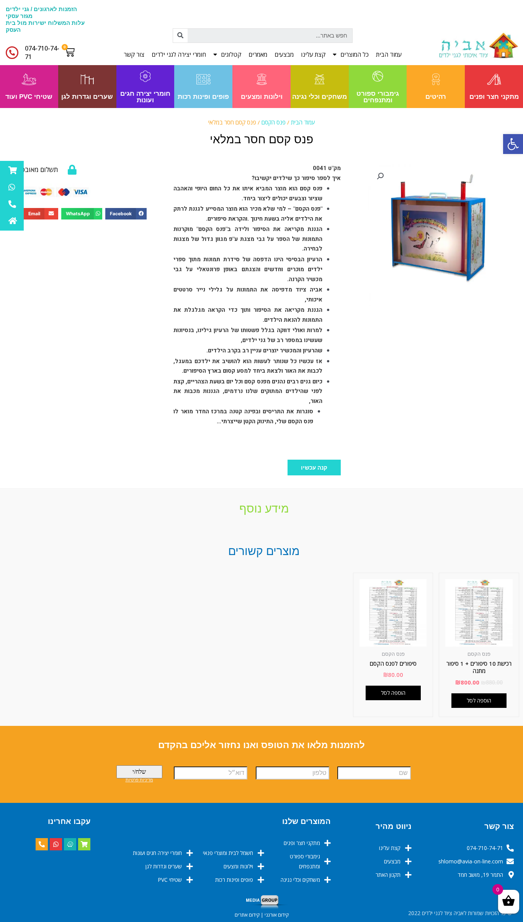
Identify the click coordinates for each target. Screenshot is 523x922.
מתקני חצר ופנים (494, 96)
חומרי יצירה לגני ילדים (179, 54)
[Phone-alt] (42, 844)
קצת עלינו (313, 54)
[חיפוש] (180, 36)
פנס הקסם (274, 122)
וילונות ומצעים (262, 96)
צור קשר (134, 54)
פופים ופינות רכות (203, 96)
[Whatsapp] (56, 844)
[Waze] (70, 844)
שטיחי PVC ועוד (28, 96)
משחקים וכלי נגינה (319, 96)
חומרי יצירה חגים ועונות (145, 97)
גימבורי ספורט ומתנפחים (377, 97)
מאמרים (257, 54)
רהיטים (435, 96)
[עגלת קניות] (71, 52)
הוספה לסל (479, 700)
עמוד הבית (389, 54)
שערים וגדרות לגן (87, 96)
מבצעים (284, 54)
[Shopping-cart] (84, 844)
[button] (314, 467)
